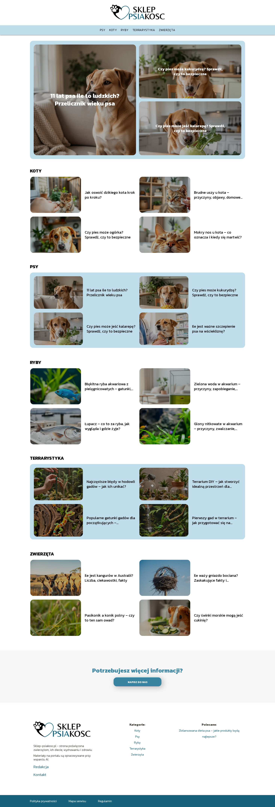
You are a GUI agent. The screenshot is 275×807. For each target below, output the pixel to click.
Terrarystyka (143, 30)
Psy (103, 30)
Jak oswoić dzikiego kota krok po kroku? (110, 195)
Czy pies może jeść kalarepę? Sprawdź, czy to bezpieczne (190, 128)
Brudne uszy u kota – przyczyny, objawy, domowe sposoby (217, 195)
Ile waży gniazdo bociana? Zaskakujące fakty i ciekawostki (216, 578)
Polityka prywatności (43, 801)
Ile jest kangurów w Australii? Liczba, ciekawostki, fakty (109, 578)
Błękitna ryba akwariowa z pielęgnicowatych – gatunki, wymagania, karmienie (108, 386)
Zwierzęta (167, 30)
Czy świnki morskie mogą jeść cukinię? (218, 618)
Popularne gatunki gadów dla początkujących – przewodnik (111, 520)
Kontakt (39, 774)
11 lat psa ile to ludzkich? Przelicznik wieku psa (85, 100)
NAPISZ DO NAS (137, 682)
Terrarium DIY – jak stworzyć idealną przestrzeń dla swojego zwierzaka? (216, 484)
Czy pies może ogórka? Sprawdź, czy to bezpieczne (108, 235)
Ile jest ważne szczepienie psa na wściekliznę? (213, 329)
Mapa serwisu (77, 801)
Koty (113, 30)
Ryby (125, 30)
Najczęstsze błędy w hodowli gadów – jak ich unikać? (111, 484)
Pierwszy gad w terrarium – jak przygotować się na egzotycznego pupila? (214, 520)
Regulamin (105, 801)
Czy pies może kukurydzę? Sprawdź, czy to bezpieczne (190, 71)
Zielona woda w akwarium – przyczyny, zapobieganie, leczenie (217, 386)
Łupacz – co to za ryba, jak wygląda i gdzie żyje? (107, 426)
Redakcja (41, 766)
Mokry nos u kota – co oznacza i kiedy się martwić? (218, 235)
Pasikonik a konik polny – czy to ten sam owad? (110, 618)
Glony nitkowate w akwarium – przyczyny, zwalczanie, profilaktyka (218, 426)
